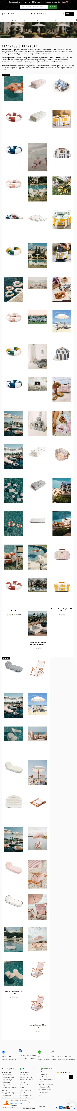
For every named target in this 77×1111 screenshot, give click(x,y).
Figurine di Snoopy (26, 1095)
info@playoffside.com (45, 1079)
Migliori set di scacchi (9, 1085)
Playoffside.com (11, 1107)
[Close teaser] (68, 1103)
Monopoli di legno (26, 1098)
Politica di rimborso (45, 1087)
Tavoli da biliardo (8, 1077)
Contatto (41, 1082)
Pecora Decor (24, 1074)
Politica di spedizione (45, 1084)
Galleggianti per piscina (24, 68)
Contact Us (29, 1109)
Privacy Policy (42, 1106)
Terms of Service (31, 1106)
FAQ (39, 1096)
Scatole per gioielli (26, 1077)
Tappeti (22, 1093)
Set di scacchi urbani (9, 1098)
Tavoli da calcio (7, 1074)
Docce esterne (6, 1095)
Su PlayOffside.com (44, 1089)
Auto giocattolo (25, 1090)
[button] (9, 14)
